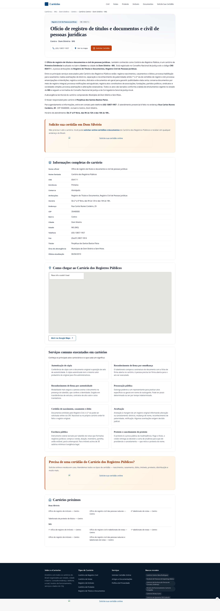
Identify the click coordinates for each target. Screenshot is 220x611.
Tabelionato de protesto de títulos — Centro (65, 518)
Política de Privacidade (121, 583)
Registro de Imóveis (86, 583)
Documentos (148, 4)
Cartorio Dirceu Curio (154, 594)
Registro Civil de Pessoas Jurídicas (64, 22)
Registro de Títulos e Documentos (91, 591)
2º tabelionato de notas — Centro (144, 511)
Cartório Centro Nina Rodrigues (157, 575)
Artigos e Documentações (122, 579)
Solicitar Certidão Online (121, 575)
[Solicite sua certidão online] (110, 142)
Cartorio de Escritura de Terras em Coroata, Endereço (158, 583)
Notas (115, 4)
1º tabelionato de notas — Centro (144, 529)
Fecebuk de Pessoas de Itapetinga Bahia (160, 579)
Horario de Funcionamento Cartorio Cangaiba (159, 589)
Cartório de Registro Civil (88, 575)
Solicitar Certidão (103, 48)
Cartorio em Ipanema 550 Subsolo (158, 597)
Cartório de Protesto (86, 587)
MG (55, 12)
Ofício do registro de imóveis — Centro (63, 537)
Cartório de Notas (85, 579)
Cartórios (55, 4)
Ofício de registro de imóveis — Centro (63, 511)
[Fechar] (217, 598)
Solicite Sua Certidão (165, 4)
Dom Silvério (64, 12)
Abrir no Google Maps (60, 338)
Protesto (125, 4)
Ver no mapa (82, 48)
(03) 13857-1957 (62, 48)
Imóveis (136, 4)
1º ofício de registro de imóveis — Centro (64, 529)
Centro (74, 12)
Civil (107, 4)
